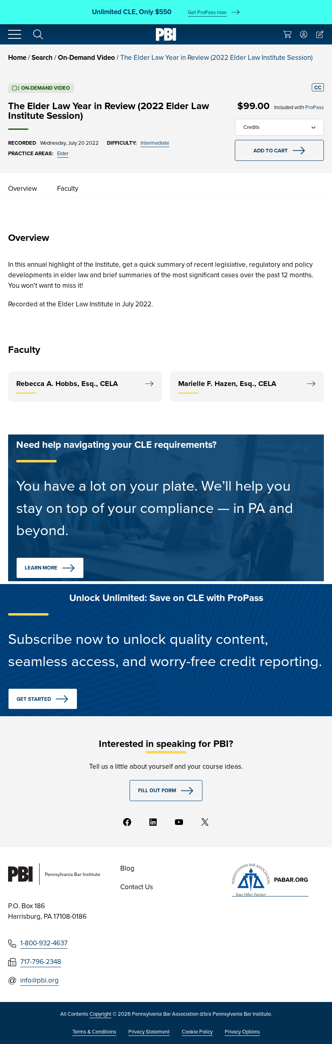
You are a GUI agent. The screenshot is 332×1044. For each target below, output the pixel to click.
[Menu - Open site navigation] (14, 34)
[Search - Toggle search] (38, 34)
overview (22, 188)
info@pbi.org (39, 980)
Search (42, 58)
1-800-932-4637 (44, 943)
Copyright (100, 1014)
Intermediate (154, 143)
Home (17, 58)
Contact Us (136, 887)
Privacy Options (242, 1032)
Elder (62, 153)
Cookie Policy (197, 1032)
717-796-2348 (40, 962)
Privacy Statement (149, 1032)
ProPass (314, 107)
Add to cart (270, 150)
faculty (67, 188)
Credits (251, 127)
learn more (41, 568)
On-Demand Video (86, 58)
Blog (127, 868)
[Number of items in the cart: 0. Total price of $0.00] (287, 34)
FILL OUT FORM (157, 790)
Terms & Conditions (94, 1032)
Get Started (34, 699)
